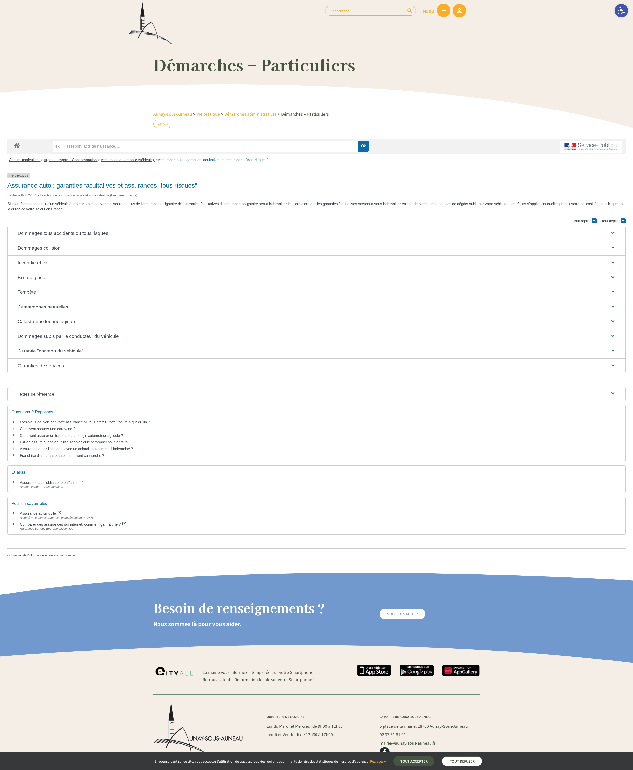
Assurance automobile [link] (38, 513)
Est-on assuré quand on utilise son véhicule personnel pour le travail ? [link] (76, 442)
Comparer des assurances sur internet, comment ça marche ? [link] (71, 524)
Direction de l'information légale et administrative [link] (43, 555)
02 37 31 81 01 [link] (393, 734)
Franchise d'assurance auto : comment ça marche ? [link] (62, 455)
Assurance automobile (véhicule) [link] (128, 160)
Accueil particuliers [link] (25, 160)
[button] (316, 233)
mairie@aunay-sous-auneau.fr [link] (407, 743)
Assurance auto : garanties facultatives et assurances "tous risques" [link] (213, 160)
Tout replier (582, 221)
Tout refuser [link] (462, 761)
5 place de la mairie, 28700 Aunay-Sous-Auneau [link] (424, 726)
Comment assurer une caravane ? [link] (47, 429)
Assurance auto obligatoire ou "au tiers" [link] (51, 482)
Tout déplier (611, 221)
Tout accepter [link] (414, 761)
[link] (621, 10)
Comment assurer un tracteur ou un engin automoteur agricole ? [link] (71, 435)
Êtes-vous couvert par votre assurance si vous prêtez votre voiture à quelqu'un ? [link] (85, 422)
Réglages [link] (377, 761)
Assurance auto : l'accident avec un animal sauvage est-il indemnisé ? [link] (76, 449)
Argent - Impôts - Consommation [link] (71, 160)
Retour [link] (162, 123)
